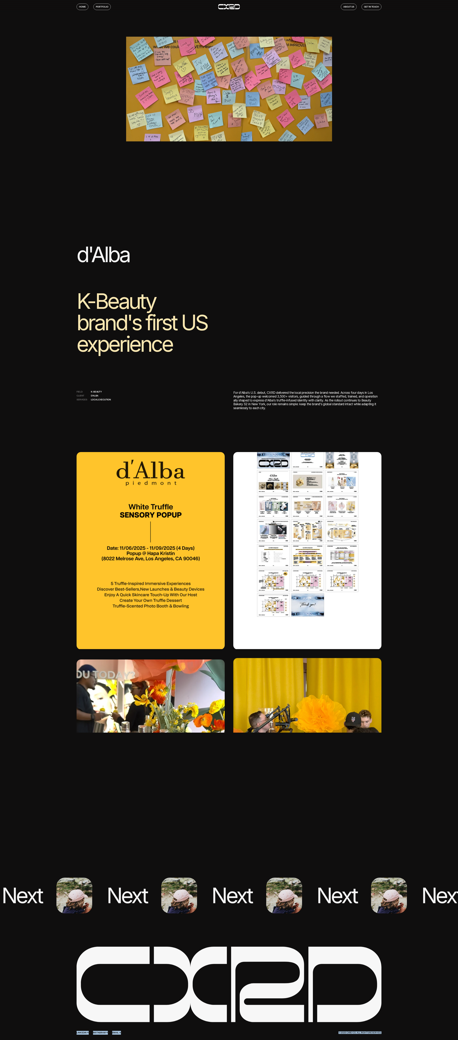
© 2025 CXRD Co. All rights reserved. (360, 1032)
